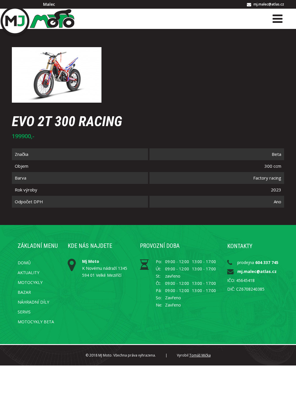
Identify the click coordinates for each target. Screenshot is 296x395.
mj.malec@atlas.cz (269, 4)
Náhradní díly (33, 302)
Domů (24, 262)
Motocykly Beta (36, 321)
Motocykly (30, 282)
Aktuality (28, 272)
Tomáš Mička (200, 355)
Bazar (24, 292)
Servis (24, 312)
